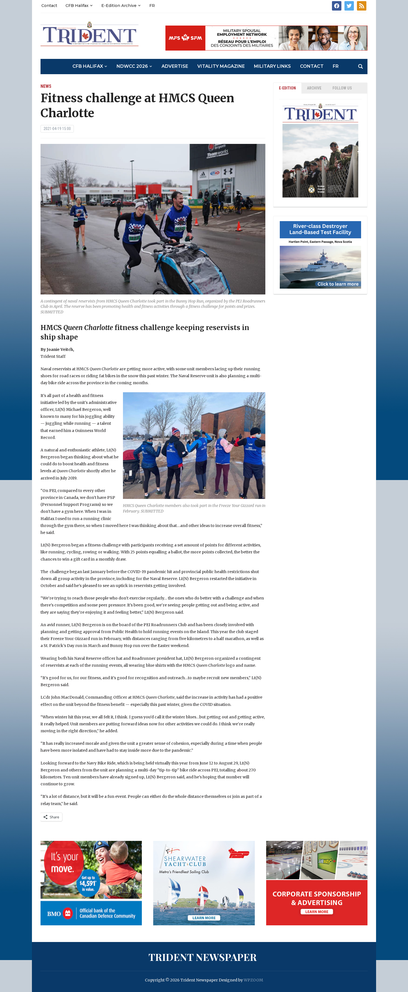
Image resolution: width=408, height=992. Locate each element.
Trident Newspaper (202, 956)
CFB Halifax (77, 5)
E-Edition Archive (119, 5)
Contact (49, 5)
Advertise (175, 66)
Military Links (272, 66)
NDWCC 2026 (132, 66)
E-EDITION (287, 88)
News (46, 86)
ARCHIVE (314, 88)
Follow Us (342, 88)
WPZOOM (253, 980)
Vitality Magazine (221, 66)
